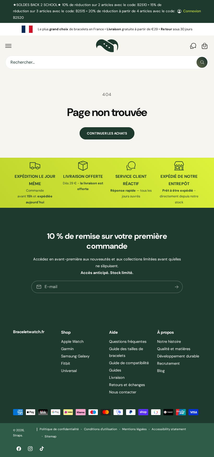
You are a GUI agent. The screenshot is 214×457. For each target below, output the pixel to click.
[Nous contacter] (193, 46)
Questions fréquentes (127, 341)
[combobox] (107, 62)
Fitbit (65, 363)
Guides (115, 370)
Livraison (116, 377)
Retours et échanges (127, 384)
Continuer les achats (107, 133)
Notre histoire (169, 341)
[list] (107, 29)
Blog (161, 370)
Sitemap (50, 436)
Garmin (67, 348)
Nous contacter (122, 392)
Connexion (192, 11)
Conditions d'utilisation (100, 429)
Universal (69, 370)
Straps (17, 435)
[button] (8, 46)
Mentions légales (134, 429)
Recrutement (168, 363)
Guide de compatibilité (129, 363)
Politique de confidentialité (59, 429)
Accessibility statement (169, 429)
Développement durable (178, 356)
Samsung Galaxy (75, 356)
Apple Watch (72, 341)
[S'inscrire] (176, 287)
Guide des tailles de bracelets (126, 352)
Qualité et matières (173, 348)
